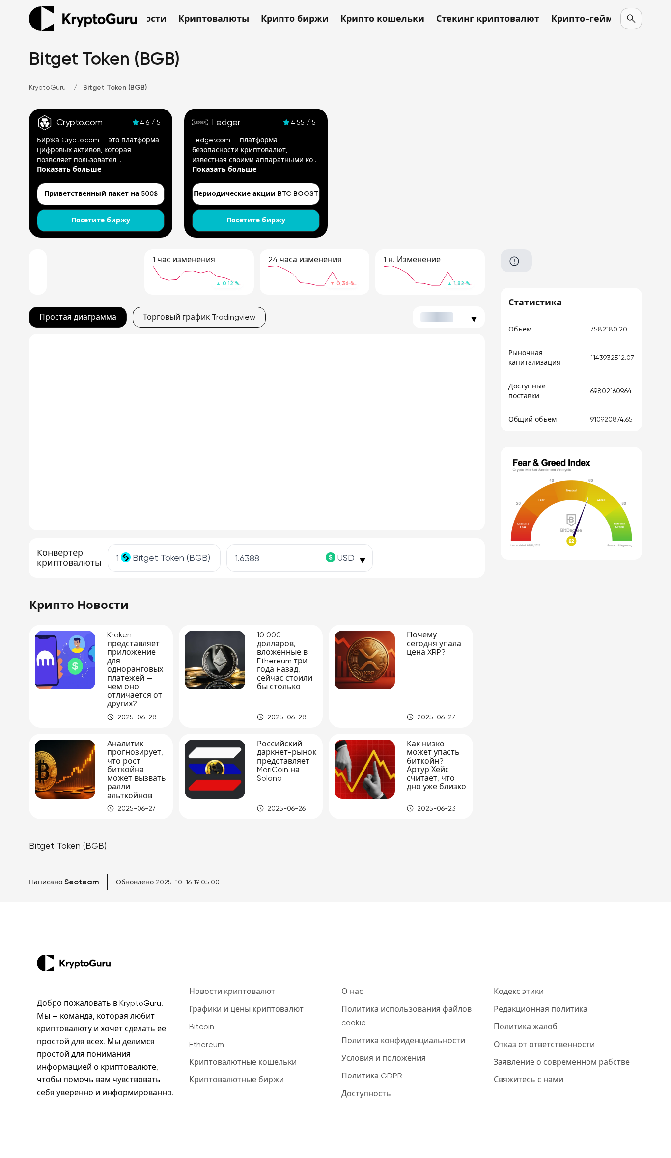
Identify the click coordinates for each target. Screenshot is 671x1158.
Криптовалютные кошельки (243, 1062)
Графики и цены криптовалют (246, 1009)
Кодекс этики (519, 991)
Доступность (366, 1093)
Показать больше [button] (69, 169)
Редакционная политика (540, 1009)
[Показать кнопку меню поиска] (631, 18)
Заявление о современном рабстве (562, 1062)
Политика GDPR (371, 1075)
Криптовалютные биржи (236, 1079)
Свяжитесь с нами (528, 1079)
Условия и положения (383, 1058)
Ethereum (206, 1044)
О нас (352, 991)
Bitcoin (201, 1026)
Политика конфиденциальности (403, 1040)
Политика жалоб (526, 1026)
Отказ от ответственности (544, 1044)
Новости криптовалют (232, 991)
